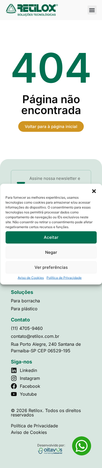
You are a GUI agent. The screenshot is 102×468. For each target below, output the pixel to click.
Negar (51, 252)
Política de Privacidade (64, 277)
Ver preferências (51, 267)
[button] (94, 191)
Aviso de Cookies (31, 277)
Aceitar (51, 237)
